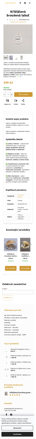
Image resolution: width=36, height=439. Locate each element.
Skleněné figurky (21, 196)
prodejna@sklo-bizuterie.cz (13, 408)
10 (29, 274)
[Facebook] (6, 414)
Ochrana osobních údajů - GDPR (15, 335)
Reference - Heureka (11, 327)
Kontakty (7, 322)
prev (5, 244)
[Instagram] (11, 414)
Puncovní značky (10, 325)
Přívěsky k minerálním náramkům (15, 318)
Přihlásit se (7, 298)
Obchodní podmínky (11, 332)
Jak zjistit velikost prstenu (13, 315)
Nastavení (17, 428)
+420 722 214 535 (10, 410)
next (31, 244)
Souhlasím (17, 434)
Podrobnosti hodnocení (18, 22)
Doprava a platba (10, 320)
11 (31, 274)
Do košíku (25, 94)
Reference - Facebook (11, 330)
